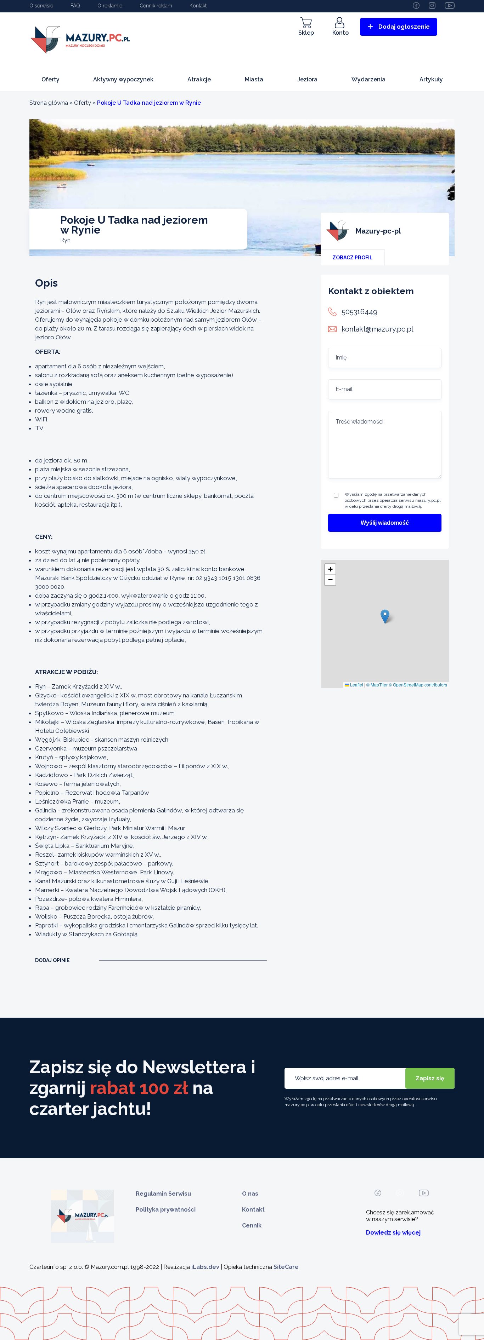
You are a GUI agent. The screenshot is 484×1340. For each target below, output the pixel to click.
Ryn (65, 240)
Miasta (254, 79)
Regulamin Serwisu (163, 1193)
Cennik (251, 1225)
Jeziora (307, 79)
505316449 (359, 311)
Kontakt (198, 5)
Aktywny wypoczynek (123, 79)
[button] (385, 616)
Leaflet (356, 684)
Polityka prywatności (166, 1209)
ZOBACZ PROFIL (352, 257)
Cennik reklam (156, 5)
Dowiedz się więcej (393, 1232)
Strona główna (48, 102)
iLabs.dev (205, 1267)
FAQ (75, 5)
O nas (250, 1193)
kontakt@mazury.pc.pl (377, 329)
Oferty (50, 79)
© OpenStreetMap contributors (418, 684)
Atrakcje (199, 79)
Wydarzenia (368, 79)
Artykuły (431, 79)
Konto (340, 32)
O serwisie (41, 5)
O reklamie (109, 5)
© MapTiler (377, 684)
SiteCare (286, 1267)
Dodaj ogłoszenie (404, 26)
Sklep (306, 32)
